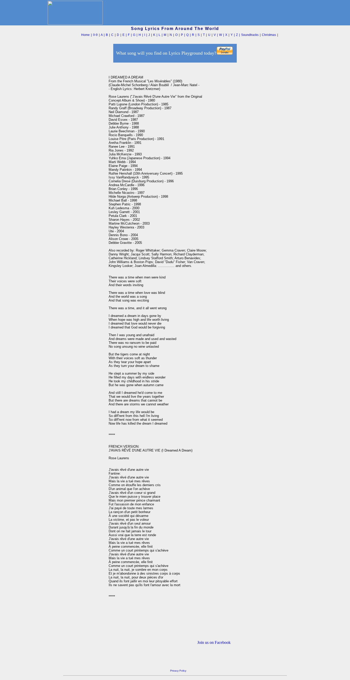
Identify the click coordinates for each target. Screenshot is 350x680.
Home (85, 35)
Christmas (269, 35)
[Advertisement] (84, 141)
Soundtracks (250, 35)
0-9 (95, 35)
